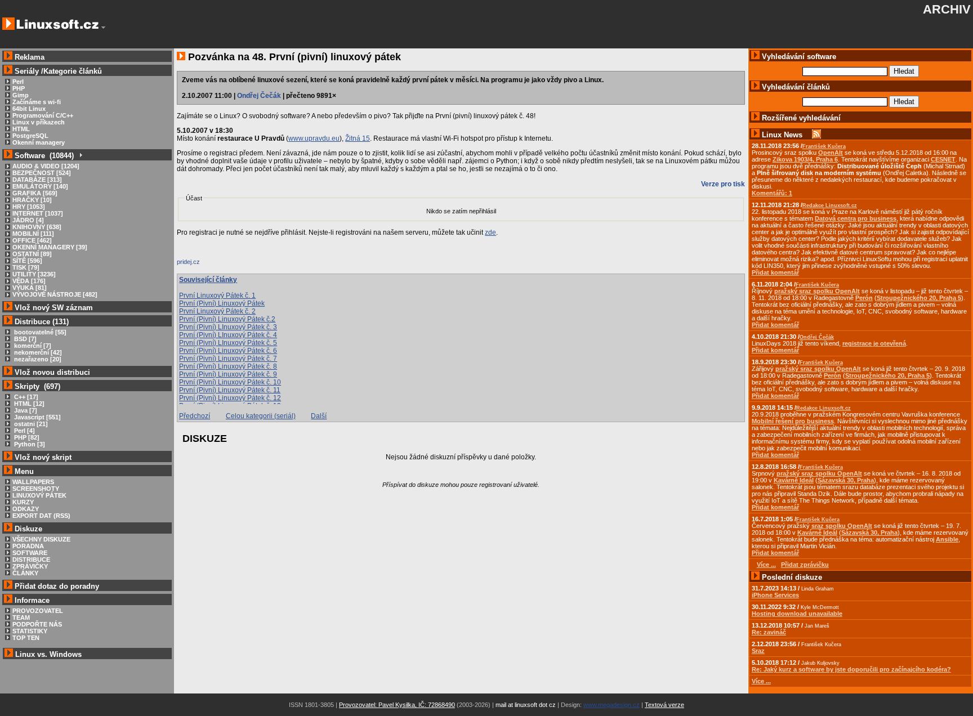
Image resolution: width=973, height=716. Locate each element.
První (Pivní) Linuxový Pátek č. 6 (228, 351)
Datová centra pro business (855, 218)
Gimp (20, 95)
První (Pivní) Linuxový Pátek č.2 (227, 319)
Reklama (29, 57)
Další (319, 416)
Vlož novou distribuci (52, 372)
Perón (864, 297)
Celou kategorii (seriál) (261, 416)
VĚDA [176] (29, 281)
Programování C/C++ (42, 115)
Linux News (782, 135)
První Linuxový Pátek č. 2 (217, 311)
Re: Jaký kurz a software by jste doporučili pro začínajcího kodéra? (851, 669)
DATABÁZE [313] (37, 179)
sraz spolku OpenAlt (841, 525)
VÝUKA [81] (29, 287)
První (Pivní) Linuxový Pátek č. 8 (228, 366)
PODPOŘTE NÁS (37, 624)
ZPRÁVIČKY (30, 566)
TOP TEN (25, 637)
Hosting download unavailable (797, 613)
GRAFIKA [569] (34, 193)
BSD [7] (24, 338)
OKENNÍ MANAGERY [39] (49, 247)
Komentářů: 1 (772, 193)
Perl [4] (23, 430)
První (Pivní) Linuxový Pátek (222, 303)
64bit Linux (29, 108)
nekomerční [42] (37, 352)
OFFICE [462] (32, 240)
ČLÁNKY (25, 573)
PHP (18, 88)
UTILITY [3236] (34, 274)
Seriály (27, 71)
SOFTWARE (29, 552)
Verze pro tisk (723, 184)
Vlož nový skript (43, 457)
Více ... (761, 681)
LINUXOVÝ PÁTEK (39, 495)
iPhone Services (775, 595)
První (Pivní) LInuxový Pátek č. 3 (228, 327)
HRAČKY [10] (32, 199)
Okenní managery (38, 142)
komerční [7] (31, 345)
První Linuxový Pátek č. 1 (217, 295)
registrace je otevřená (874, 343)
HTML (21, 129)
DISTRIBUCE (31, 559)
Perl (18, 81)
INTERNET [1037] (37, 213)
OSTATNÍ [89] (32, 253)
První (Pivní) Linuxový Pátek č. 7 (228, 359)
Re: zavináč (769, 632)
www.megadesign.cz (611, 704)
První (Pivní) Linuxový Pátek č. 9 (228, 374)
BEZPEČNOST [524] (41, 172)
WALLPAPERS (33, 481)
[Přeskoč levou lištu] (103, 27)
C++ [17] (25, 396)
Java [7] (24, 410)
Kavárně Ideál (794, 480)
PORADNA (28, 546)
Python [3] (28, 444)
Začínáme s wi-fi (36, 102)
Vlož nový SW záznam (54, 307)
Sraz (758, 650)
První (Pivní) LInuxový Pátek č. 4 (228, 335)
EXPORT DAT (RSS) (41, 515)
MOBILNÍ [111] (33, 233)
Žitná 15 (357, 138)
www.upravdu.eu (314, 138)
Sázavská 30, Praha (846, 480)
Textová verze (664, 704)
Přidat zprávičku (805, 564)
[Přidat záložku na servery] (199, 264)
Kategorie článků (72, 71)
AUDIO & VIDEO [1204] (45, 166)
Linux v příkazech (38, 122)
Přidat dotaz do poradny (55, 586)
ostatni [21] (30, 423)
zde (490, 232)
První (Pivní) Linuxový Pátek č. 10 (230, 382)
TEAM (21, 617)
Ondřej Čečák (259, 96)
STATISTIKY (29, 631)
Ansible (947, 539)
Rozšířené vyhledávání (801, 118)
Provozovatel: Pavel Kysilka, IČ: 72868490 (397, 704)
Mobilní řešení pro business (793, 421)
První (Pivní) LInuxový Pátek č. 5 (228, 343)
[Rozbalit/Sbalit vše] (80, 155)
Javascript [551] (36, 417)
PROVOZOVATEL (37, 610)
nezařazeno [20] (36, 359)
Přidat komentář (775, 272)
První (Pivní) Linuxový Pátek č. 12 (230, 398)
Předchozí (194, 416)
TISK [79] (25, 267)
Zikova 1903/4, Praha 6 (805, 159)
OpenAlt (830, 152)
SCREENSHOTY (35, 488)
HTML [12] (28, 403)
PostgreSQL (30, 135)
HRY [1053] (28, 206)
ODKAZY (25, 508)
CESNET (943, 159)
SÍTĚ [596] (27, 260)
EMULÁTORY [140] (40, 186)
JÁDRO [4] (28, 220)
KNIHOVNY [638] (36, 226)
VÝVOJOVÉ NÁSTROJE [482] (54, 294)
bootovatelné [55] (39, 332)
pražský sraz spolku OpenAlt (817, 291)
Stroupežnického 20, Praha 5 (919, 297)
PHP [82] (25, 437)
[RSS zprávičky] (816, 135)
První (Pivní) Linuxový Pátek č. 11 (229, 390)
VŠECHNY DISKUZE (41, 539)
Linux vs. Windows (48, 654)
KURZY (23, 502)
